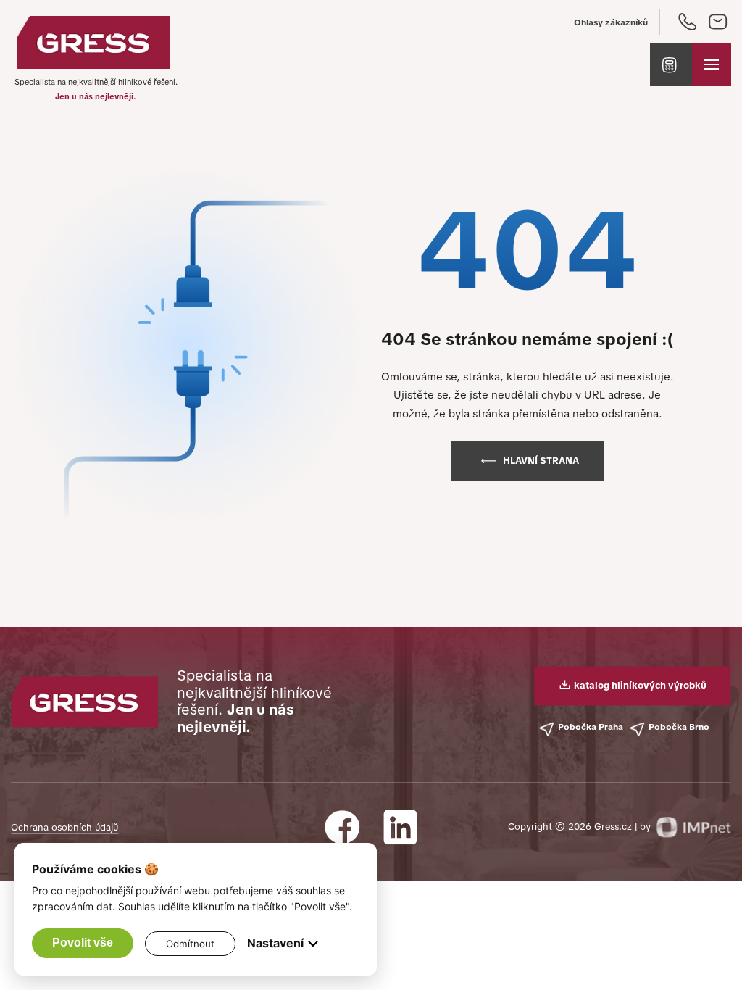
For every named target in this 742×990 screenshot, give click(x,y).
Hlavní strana (541, 460)
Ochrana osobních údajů (64, 827)
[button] (671, 65)
